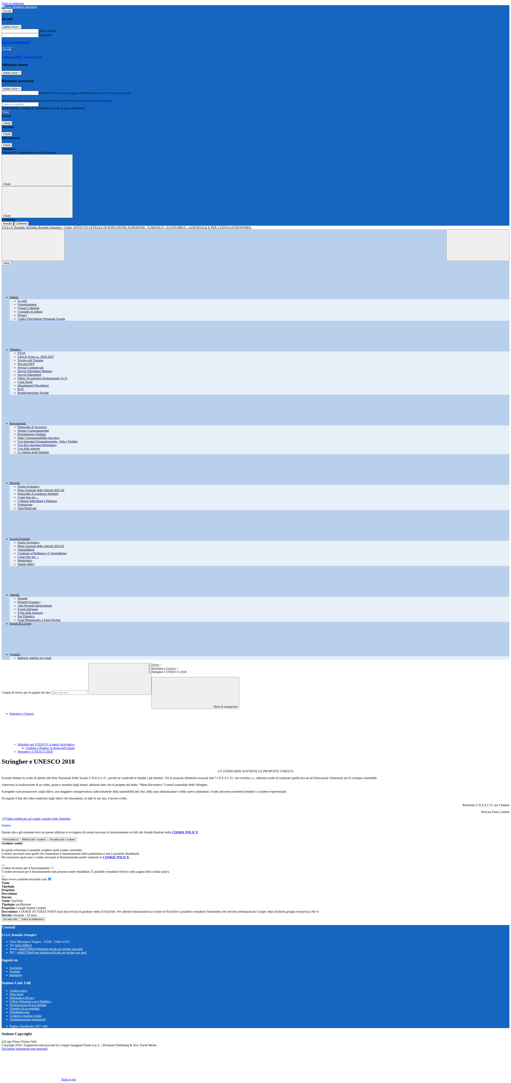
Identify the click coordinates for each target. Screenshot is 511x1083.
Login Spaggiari (104, 100)
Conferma (21, 223)
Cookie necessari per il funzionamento (26, 868)
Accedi (7, 10)
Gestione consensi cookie (26, 1015)
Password (45, 35)
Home (155, 664)
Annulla (7, 223)
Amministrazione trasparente (28, 1019)
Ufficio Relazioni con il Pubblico (30, 1001)
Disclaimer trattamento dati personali (25, 1048)
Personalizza (10, 839)
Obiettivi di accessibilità (25, 1008)
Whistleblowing (20, 1012)
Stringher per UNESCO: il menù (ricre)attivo (46, 744)
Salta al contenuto (13, 3)
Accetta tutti (62, 839)
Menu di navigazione (225, 706)
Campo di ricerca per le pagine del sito (26, 692)
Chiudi (6, 123)
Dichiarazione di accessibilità (28, 1005)
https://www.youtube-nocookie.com (25, 879)
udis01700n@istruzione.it (51, 949)
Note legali (16, 994)
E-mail (43, 92)
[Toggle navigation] (33, 245)
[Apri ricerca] (477, 245)
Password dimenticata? (16, 42)
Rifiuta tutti (34, 839)
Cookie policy (18, 990)
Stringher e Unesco (164, 668)
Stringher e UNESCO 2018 (35, 751)
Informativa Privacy (22, 998)
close (6, 263)
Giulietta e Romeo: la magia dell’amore (50, 748)
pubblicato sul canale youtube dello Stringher (42, 818)
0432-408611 (23, 945)
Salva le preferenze (32, 919)
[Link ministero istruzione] (19, 7)
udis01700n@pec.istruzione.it (51, 952)
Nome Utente (47, 31)
